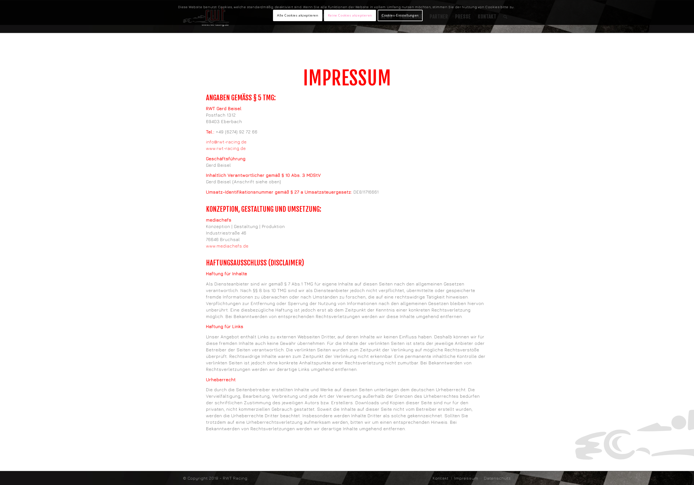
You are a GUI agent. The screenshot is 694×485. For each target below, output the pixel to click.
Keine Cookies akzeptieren (350, 15)
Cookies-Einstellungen (400, 15)
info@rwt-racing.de (226, 141)
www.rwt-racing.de (226, 148)
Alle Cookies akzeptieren (297, 15)
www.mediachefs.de (227, 245)
